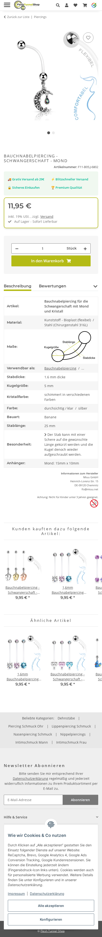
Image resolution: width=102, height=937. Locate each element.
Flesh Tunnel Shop (53, 931)
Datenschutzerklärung (47, 894)
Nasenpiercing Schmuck (33, 734)
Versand (46, 216)
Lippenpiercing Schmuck (71, 726)
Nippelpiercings (73, 734)
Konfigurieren (51, 919)
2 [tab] (53, 132)
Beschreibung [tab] (17, 286)
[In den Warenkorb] (7, 26)
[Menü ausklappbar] (7, 3)
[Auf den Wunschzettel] (88, 37)
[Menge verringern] (17, 248)
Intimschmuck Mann (31, 742)
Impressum (16, 894)
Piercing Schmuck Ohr (25, 726)
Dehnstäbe (66, 718)
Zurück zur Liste (18, 17)
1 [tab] (48, 132)
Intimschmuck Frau (71, 742)
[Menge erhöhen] (85, 248)
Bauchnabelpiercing (60, 368)
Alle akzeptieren (51, 906)
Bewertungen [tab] (52, 286)
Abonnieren (80, 800)
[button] (57, 5)
